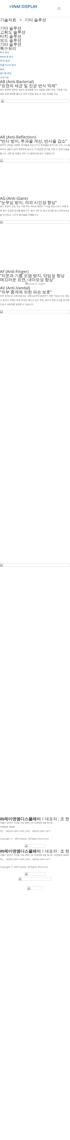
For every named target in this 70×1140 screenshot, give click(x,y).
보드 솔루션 (10, 40)
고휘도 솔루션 (12, 32)
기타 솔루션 (10, 44)
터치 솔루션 (10, 36)
